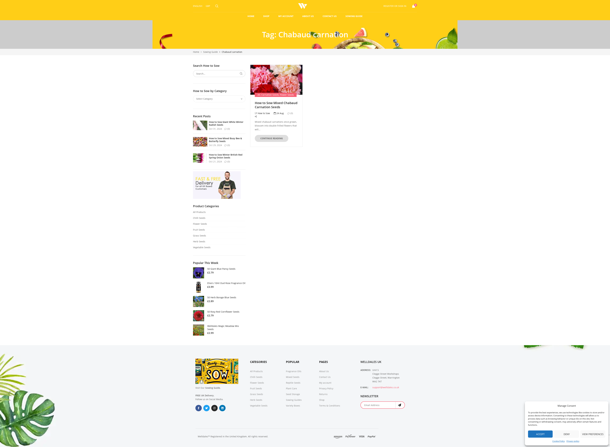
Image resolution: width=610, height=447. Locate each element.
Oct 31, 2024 (215, 128)
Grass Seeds (199, 235)
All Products (199, 212)
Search (241, 73)
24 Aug (280, 113)
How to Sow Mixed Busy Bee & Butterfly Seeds (225, 140)
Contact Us (330, 16)
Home (250, 16)
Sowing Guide (354, 16)
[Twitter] (206, 408)
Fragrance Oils (293, 371)
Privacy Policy (326, 388)
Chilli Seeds (199, 217)
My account (285, 16)
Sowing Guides (294, 399)
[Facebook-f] (198, 408)
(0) (291, 113)
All (259, 94)
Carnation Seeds (270, 94)
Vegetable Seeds (201, 247)
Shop (266, 16)
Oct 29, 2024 (215, 145)
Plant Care (291, 388)
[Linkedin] (222, 408)
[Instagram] (214, 408)
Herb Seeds (199, 241)
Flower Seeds (287, 94)
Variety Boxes (293, 405)
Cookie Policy (558, 441)
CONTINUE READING (271, 138)
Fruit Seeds (199, 229)
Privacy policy (572, 441)
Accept (540, 434)
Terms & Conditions (329, 405)
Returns (323, 394)
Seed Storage (293, 394)
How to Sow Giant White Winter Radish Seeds (226, 123)
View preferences (592, 434)
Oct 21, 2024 (215, 161)
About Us (308, 16)
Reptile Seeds (293, 382)
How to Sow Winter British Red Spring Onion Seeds (225, 156)
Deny (567, 434)
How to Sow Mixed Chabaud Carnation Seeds (276, 105)
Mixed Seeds (292, 377)
